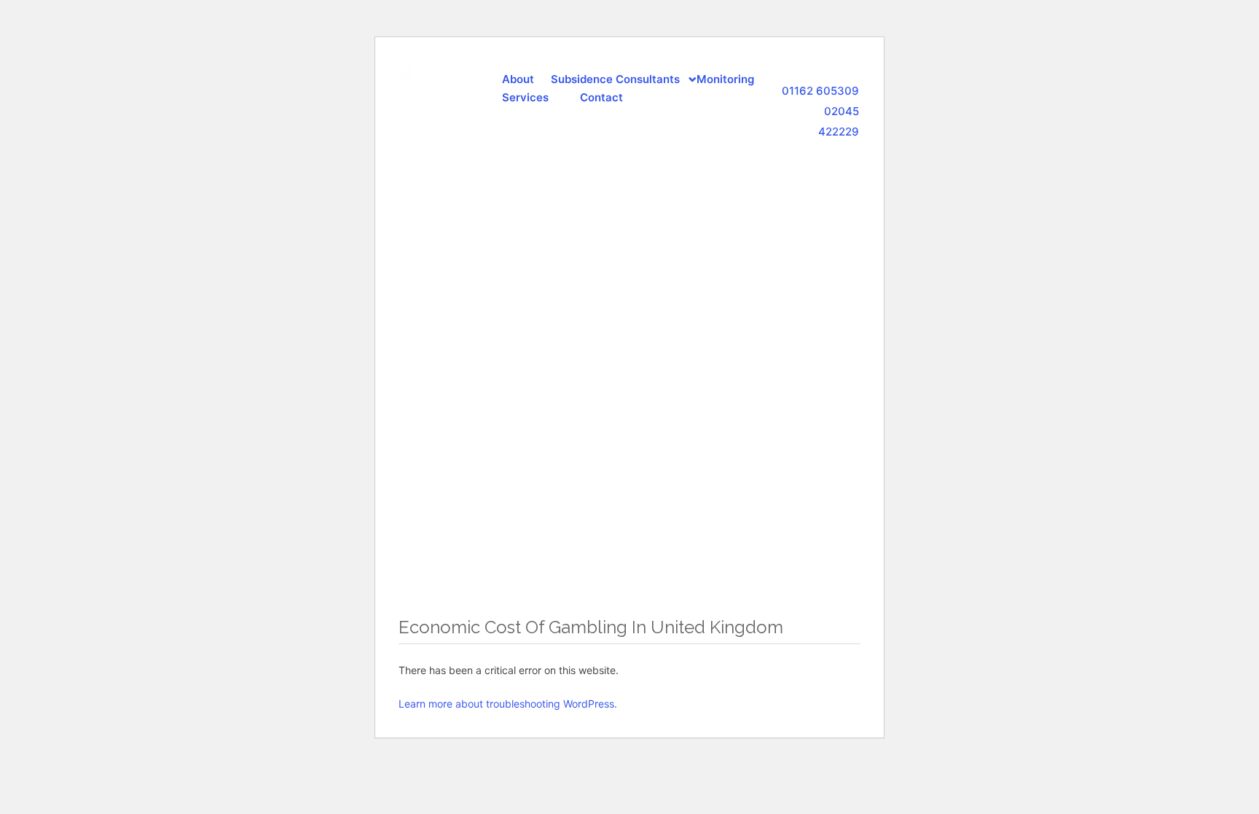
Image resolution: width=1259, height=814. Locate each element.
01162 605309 (820, 91)
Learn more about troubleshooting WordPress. (508, 703)
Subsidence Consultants (615, 79)
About (518, 79)
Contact (601, 97)
